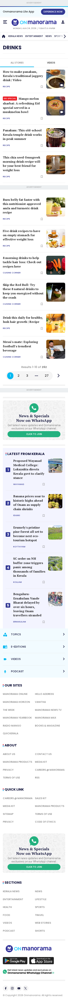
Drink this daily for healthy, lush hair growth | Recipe (23, 319)
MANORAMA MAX (45, 717)
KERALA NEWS (15, 36)
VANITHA (40, 702)
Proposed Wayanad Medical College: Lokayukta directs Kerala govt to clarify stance (28, 469)
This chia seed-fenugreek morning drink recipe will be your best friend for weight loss (21, 163)
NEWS (49, 36)
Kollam (17, 582)
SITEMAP (8, 814)
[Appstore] (41, 960)
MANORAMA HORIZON (16, 702)
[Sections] (5, 22)
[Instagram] (12, 988)
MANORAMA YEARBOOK (17, 717)
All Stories (17, 62)
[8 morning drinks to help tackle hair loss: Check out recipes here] (55, 265)
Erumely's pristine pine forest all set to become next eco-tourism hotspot (28, 533)
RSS (37, 777)
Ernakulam (19, 622)
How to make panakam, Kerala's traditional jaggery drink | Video (23, 76)
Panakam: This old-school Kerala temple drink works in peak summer (22, 134)
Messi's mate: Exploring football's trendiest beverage (20, 346)
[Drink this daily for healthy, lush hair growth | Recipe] (55, 323)
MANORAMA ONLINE (15, 694)
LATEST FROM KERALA (26, 453)
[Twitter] (25, 988)
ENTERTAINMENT (34, 36)
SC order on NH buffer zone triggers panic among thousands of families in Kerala (29, 567)
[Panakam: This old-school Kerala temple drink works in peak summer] (55, 137)
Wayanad (18, 484)
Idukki (16, 515)
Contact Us (43, 754)
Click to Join (34, 434)
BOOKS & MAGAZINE (47, 725)
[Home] (3, 36)
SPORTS (40, 907)
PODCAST (9, 931)
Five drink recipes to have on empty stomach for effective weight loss (21, 235)
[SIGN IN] (63, 22)
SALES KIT (40, 798)
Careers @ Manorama (50, 770)
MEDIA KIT (41, 762)
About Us (9, 754)
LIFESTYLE (40, 899)
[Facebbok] (5, 988)
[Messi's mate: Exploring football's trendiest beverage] (55, 349)
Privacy (8, 770)
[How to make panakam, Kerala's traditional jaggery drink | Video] (55, 79)
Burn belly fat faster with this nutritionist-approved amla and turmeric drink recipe (22, 206)
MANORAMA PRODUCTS (17, 762)
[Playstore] (15, 960)
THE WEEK (9, 710)
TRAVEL (39, 915)
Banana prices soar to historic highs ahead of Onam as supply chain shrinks (29, 502)
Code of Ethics (45, 822)
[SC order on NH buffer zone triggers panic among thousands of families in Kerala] (55, 563)
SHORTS (40, 931)
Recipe (6, 86)
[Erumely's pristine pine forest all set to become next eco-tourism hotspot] (55, 532)
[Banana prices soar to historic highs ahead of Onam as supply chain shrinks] (55, 501)
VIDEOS (7, 923)
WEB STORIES (43, 923)
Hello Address (44, 694)
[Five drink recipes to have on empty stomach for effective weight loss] (55, 238)
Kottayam (19, 546)
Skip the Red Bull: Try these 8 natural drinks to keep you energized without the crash (23, 291)
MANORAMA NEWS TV (48, 710)
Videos (51, 62)
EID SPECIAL (10, 98)
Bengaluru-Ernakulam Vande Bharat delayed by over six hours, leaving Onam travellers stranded (27, 604)
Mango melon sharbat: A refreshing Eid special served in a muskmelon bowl (21, 105)
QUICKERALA (10, 733)
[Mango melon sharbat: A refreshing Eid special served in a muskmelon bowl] (55, 105)
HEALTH (7, 907)
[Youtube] (19, 988)
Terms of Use (11, 777)
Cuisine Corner (12, 272)
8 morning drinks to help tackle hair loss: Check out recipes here (22, 262)
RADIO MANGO (12, 725)
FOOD (6, 915)
